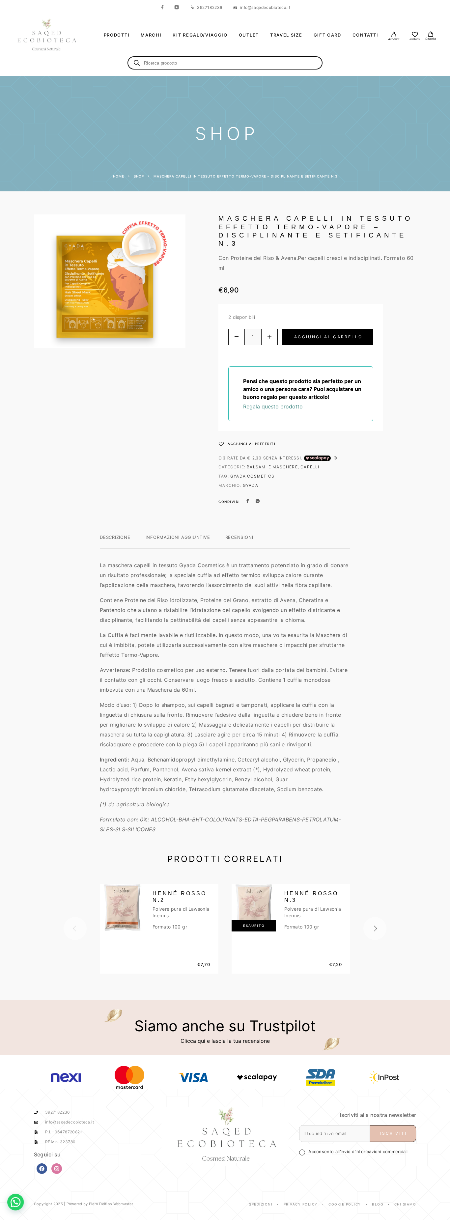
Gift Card (327, 35)
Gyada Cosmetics (252, 476)
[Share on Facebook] (248, 502)
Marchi (151, 35)
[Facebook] (162, 7)
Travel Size (286, 35)
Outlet (249, 35)
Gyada (250, 485)
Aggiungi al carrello (328, 336)
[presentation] (75, 928)
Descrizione (115, 537)
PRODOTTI (117, 35)
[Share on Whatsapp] (258, 502)
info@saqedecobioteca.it (265, 7)
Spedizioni (260, 1204)
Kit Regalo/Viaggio (200, 35)
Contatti (365, 35)
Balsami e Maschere (272, 466)
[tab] (115, 541)
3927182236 (209, 7)
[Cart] (430, 34)
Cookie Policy (344, 1204)
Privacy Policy (301, 1204)
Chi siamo (405, 1204)
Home (118, 176)
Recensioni (239, 537)
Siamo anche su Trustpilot (225, 1026)
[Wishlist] (415, 35)
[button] (19, 1201)
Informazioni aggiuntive (178, 537)
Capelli (309, 466)
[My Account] (393, 35)
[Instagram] (176, 7)
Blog (377, 1204)
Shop (139, 176)
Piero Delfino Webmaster (111, 1204)
